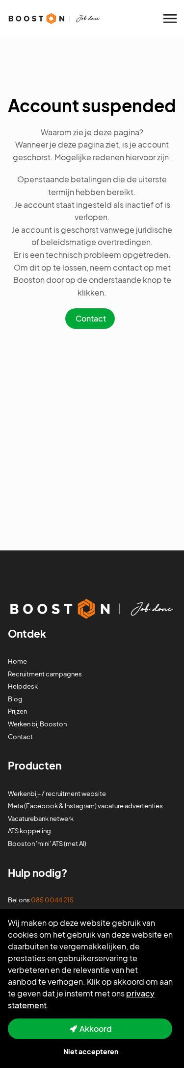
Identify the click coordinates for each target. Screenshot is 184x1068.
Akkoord (95, 1028)
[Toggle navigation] (171, 18)
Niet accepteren (90, 1051)
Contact (91, 318)
